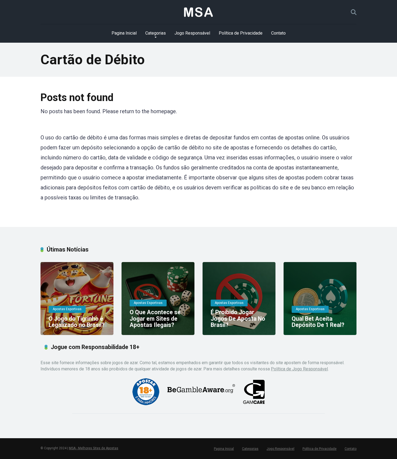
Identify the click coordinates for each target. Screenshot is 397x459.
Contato (278, 33)
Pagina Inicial (124, 33)
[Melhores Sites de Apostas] (198, 12)
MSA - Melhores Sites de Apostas (93, 448)
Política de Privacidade (241, 33)
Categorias (155, 33)
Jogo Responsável (192, 33)
